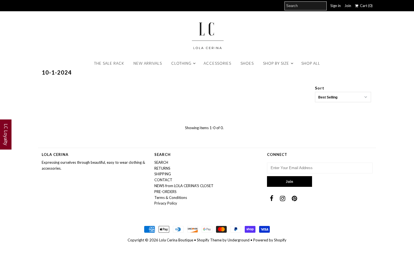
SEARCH (161, 162)
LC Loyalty (6, 134)
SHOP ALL (310, 63)
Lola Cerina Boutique (176, 240)
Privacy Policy (165, 203)
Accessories (217, 63)
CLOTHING (181, 63)
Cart (365, 5)
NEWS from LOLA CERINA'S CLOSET (183, 185)
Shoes (247, 63)
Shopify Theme (209, 240)
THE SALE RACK (109, 63)
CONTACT (163, 180)
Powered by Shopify (269, 240)
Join (347, 5)
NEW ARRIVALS (147, 63)
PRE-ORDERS (165, 191)
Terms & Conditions (170, 197)
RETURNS (162, 168)
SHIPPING (162, 174)
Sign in (335, 5)
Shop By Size (276, 63)
